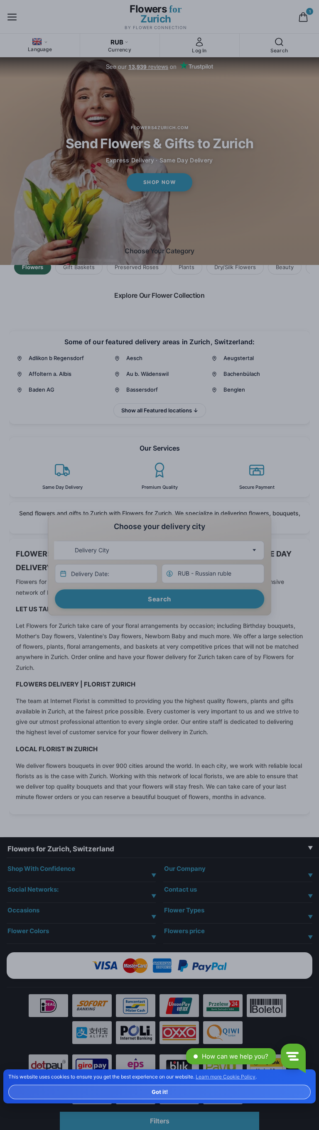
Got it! (160, 1091)
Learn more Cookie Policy (225, 1077)
